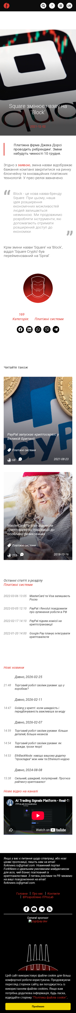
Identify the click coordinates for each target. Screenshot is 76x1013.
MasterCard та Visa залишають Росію (50, 597)
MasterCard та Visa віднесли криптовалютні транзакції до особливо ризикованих (31, 529)
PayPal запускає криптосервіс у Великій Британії (33, 436)
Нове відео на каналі (21, 791)
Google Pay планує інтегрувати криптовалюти (50, 635)
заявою (24, 165)
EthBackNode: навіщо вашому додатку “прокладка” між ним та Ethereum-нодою (42, 757)
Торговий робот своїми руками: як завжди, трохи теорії (38, 744)
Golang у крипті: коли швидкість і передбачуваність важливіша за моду (40, 709)
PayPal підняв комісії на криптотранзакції (46, 622)
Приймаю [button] (38, 1006)
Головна (21, 893)
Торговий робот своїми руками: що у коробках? (39, 687)
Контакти (53, 893)
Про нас (37, 893)
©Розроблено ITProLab (38, 897)
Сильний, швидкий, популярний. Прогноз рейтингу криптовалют (42, 780)
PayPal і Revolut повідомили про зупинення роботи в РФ (48, 610)
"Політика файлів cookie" (49, 997)
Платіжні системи (49, 319)
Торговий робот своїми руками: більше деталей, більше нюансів (41, 732)
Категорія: (21, 316)
